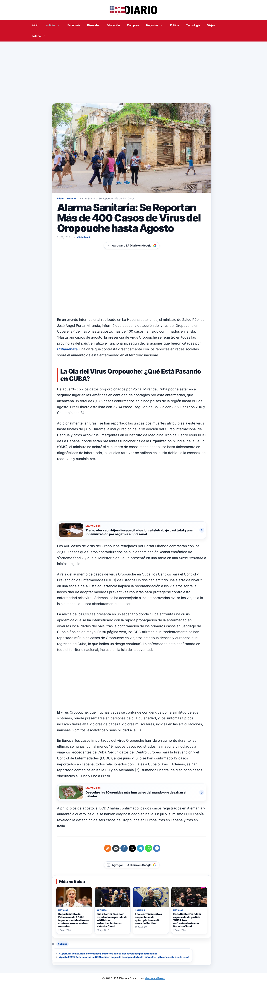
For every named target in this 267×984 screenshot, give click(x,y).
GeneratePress (155, 978)
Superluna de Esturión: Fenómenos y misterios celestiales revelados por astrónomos (108, 953)
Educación (113, 25)
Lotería (36, 36)
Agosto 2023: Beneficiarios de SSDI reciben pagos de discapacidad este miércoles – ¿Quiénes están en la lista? (124, 957)
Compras (133, 25)
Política (174, 25)
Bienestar (93, 25)
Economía (73, 25)
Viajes (211, 25)
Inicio (35, 25)
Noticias (50, 25)
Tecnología (193, 25)
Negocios (152, 25)
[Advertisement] (133, 68)
